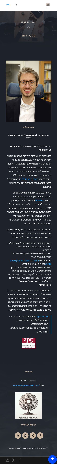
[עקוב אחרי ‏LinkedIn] (18, 435)
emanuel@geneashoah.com (25, 385)
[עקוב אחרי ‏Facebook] (40, 435)
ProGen (39, 200)
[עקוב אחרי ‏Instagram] (25, 435)
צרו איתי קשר (41, 316)
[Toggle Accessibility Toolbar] (52, 459)
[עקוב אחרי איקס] (33, 435)
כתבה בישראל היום (29, 179)
